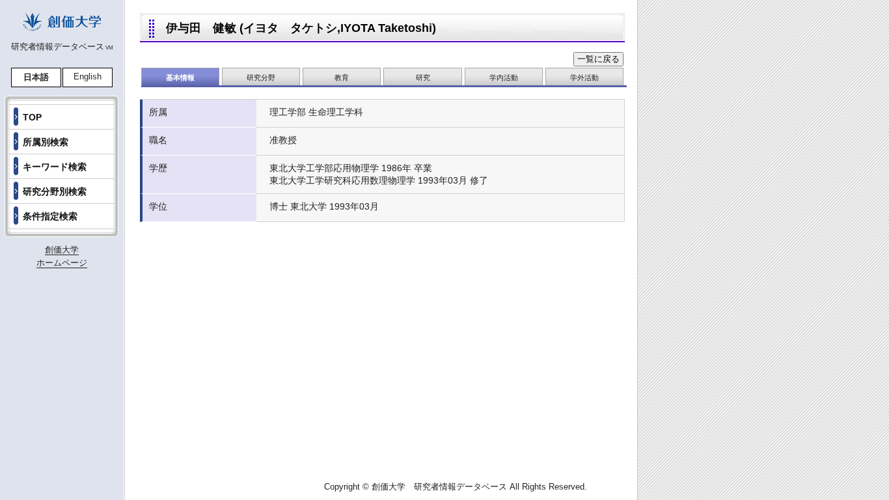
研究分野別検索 (55, 191)
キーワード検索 (55, 166)
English (88, 76)
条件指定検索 (50, 216)
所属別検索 (45, 142)
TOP (32, 117)
